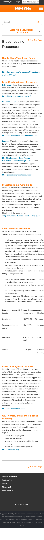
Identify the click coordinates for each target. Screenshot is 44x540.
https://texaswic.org (10, 450)
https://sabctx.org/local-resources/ (17, 175)
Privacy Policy (7, 490)
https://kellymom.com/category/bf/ (16, 96)
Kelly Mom (6, 85)
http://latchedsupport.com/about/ (16, 158)
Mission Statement (9, 476)
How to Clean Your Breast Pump (18, 58)
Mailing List (6, 487)
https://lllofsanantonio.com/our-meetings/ (19, 136)
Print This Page (35, 40)
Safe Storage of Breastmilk (16, 228)
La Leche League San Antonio (17, 366)
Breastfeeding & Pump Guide (17, 185)
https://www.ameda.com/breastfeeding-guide (22, 216)
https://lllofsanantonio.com (13, 408)
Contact (5, 483)
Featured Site (7, 480)
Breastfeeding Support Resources (19, 82)
